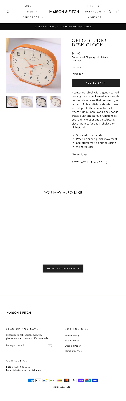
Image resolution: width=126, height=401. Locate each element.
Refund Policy (72, 340)
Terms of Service (73, 350)
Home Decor (31, 17)
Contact (95, 17)
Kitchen (93, 6)
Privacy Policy (72, 335)
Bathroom (93, 11)
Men (30, 11)
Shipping (90, 57)
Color (77, 67)
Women (31, 6)
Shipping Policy (73, 345)
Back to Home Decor (65, 268)
